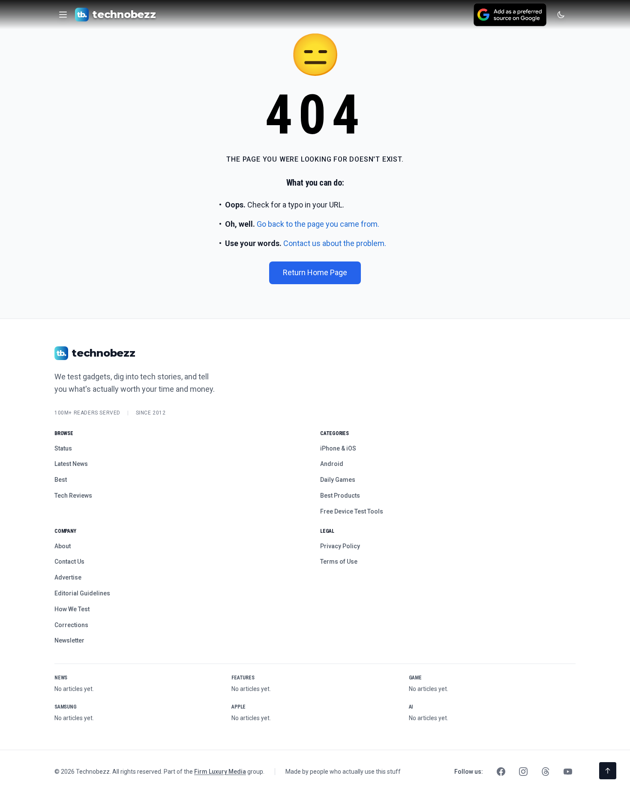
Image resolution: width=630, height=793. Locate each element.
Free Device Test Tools (351, 511)
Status (63, 448)
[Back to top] (607, 770)
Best (60, 479)
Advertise (67, 577)
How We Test (72, 609)
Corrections (71, 625)
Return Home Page (315, 272)
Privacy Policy (340, 546)
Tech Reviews (73, 495)
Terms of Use (338, 561)
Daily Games (337, 479)
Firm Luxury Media (220, 771)
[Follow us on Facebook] (501, 771)
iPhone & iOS (338, 448)
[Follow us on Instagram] (523, 771)
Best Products (340, 495)
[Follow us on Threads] (545, 771)
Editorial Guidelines (82, 593)
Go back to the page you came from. (318, 223)
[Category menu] (63, 14)
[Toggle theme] (561, 14)
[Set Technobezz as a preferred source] (510, 14)
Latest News (71, 463)
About (62, 546)
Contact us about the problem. (334, 243)
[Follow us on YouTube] (568, 771)
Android (331, 463)
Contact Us (69, 561)
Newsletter (69, 640)
